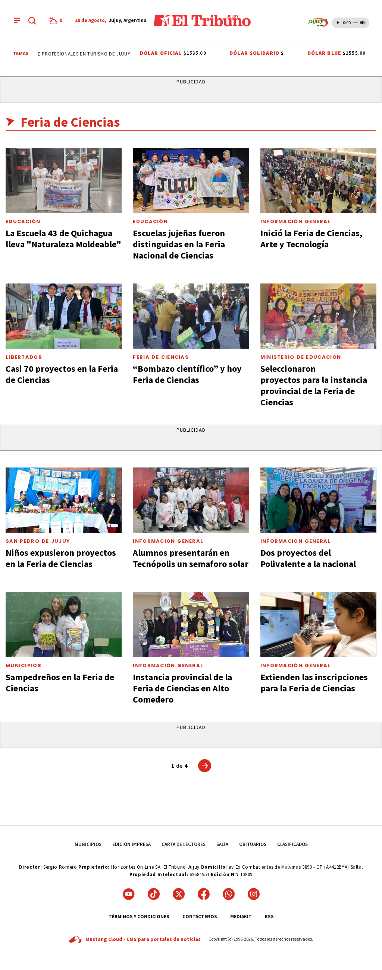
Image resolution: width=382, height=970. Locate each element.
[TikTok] (154, 894)
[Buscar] (32, 20)
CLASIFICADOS (292, 844)
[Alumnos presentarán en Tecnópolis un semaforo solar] (191, 500)
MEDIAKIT (241, 916)
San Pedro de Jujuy (38, 541)
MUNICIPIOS (88, 844)
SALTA (222, 844)
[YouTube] (129, 894)
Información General (295, 221)
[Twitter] (179, 894)
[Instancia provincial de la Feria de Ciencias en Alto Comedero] (191, 624)
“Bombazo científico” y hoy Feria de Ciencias (187, 374)
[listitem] (57, 20)
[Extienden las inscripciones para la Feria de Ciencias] (318, 624)
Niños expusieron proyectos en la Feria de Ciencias (61, 558)
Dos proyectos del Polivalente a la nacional (308, 558)
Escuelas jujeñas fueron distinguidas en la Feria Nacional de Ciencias (179, 244)
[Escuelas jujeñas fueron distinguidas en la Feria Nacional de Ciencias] (191, 180)
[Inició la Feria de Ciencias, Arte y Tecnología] (318, 180)
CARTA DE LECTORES (184, 844)
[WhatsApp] (229, 894)
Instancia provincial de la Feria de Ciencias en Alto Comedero (182, 688)
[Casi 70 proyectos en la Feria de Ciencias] (64, 316)
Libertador (24, 357)
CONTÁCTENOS (199, 916)
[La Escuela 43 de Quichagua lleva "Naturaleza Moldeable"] (64, 180)
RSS (269, 916)
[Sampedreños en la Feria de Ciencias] (64, 624)
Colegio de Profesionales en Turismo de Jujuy (64, 54)
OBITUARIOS (252, 844)
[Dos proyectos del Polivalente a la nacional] (318, 500)
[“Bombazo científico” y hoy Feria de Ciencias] (191, 316)
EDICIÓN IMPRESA (131, 844)
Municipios (23, 665)
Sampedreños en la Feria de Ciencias (60, 682)
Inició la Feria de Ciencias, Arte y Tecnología (311, 238)
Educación (23, 221)
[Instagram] (254, 894)
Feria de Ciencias (161, 357)
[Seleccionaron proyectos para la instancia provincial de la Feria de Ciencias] (318, 316)
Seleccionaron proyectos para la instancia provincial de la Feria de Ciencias (313, 385)
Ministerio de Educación (300, 357)
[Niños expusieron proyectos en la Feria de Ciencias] (64, 500)
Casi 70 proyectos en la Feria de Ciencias (62, 374)
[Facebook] (204, 894)
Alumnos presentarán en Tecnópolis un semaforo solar (190, 558)
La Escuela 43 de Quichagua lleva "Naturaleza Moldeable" (63, 238)
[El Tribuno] (202, 20)
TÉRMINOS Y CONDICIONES (139, 916)
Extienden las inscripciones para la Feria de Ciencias (314, 682)
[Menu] (17, 20)
